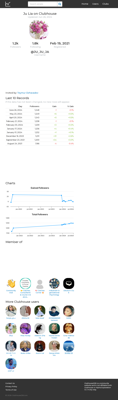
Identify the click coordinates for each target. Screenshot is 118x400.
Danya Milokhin (54, 354)
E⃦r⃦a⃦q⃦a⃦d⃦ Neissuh (54, 319)
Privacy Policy (11, 386)
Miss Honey (25, 336)
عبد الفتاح (11, 371)
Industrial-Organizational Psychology (54, 293)
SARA (68, 318)
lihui (11, 336)
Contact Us (10, 383)
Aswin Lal (40, 353)
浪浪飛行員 (69, 353)
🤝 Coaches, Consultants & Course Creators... (25, 294)
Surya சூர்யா (11, 318)
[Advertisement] (40, 75)
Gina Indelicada (68, 337)
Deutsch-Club (68, 292)
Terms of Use (10, 390)
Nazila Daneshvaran (54, 337)
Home (85, 4)
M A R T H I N (11, 354)
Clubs (105, 4)
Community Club (11, 292)
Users (95, 4)
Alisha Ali (25, 318)
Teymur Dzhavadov (27, 93)
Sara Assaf (40, 318)
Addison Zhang (40, 337)
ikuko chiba (25, 353)
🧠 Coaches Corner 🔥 (40, 292)
